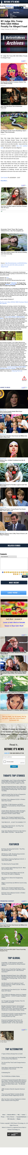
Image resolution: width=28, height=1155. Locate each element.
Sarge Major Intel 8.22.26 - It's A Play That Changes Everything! (12, 840)
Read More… (4, 180)
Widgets (18, 1132)
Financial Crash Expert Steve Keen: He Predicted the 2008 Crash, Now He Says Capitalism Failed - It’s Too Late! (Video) (12, 1035)
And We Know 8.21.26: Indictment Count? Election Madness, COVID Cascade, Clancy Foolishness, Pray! (13, 998)
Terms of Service (10, 1130)
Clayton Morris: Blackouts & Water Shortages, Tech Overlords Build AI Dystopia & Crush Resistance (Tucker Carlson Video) (13, 826)
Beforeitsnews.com (12, 6)
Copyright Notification (21, 1130)
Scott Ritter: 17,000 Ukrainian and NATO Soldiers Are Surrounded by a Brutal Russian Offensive (13, 820)
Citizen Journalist (10, 284)
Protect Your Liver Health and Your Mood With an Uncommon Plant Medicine (13, 1072)
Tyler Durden (4, 177)
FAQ (18, 1128)
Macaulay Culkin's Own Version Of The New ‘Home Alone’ (13, 666)
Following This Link (17, 371)
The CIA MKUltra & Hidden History (10, 1090)
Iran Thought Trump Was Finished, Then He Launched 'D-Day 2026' (13, 1015)
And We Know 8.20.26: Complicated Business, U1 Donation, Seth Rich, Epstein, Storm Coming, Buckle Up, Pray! (13, 1029)
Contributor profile (13, 10)
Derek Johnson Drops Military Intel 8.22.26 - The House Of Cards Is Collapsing (13, 887)
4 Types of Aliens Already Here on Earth (12, 1067)
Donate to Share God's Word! (14, 640)
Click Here (14, 283)
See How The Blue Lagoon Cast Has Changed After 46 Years (14, 207)
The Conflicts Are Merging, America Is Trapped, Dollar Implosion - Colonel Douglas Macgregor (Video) (13, 1010)
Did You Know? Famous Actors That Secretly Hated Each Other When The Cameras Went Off (13, 687)
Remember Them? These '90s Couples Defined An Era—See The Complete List (12, 230)
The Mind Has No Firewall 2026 (9, 877)
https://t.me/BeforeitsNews (19, 748)
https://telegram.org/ (21, 745)
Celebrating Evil (5, 1086)
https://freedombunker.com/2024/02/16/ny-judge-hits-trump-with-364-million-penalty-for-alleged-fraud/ (14, 264)
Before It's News (11, 1)
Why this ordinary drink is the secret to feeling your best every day (14, 253)
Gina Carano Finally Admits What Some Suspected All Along (11, 412)
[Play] (14, 622)
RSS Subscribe (11, 1132)
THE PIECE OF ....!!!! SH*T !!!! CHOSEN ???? (13, 836)
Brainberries (3, 209)
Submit (14, 780)
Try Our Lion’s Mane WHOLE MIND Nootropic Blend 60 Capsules (13, 367)
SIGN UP (6, 767)
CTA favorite (3, 255)
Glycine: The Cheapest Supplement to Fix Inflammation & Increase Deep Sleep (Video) (13, 831)
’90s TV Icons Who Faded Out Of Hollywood (12, 706)
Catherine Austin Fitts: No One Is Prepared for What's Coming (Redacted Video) (13, 809)
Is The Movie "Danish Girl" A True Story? (6, 1055)
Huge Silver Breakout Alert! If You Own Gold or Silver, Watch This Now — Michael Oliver (13, 845)
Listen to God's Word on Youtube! (14, 636)
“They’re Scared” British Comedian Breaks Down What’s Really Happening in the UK (12, 1108)
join (8, 277)
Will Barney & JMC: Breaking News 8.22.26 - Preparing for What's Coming (13, 868)
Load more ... (14, 606)
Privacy (2, 1130)
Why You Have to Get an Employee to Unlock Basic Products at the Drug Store (13, 1113)
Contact (23, 1128)
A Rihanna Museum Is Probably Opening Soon (14, 724)
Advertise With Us (11, 1128)
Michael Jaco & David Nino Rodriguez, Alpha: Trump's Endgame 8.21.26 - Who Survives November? (13, 984)
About (3, 1128)
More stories (21, 10)
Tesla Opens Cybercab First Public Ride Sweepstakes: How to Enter (12, 1082)
